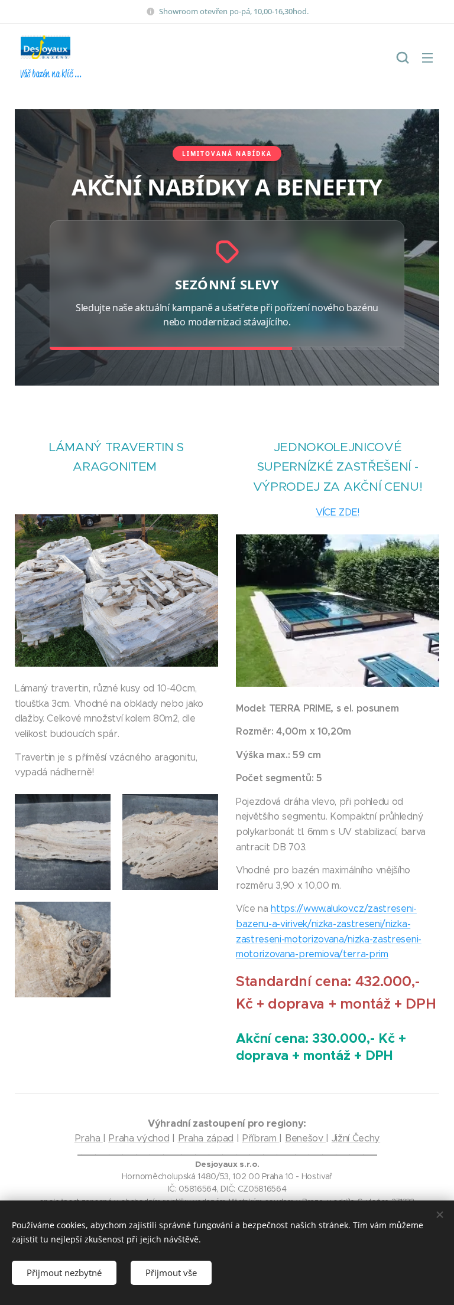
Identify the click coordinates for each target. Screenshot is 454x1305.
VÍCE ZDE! (337, 512)
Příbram (260, 1138)
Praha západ (206, 1138)
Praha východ (138, 1138)
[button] (403, 57)
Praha (88, 1138)
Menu (427, 57)
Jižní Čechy (356, 1138)
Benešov (305, 1138)
